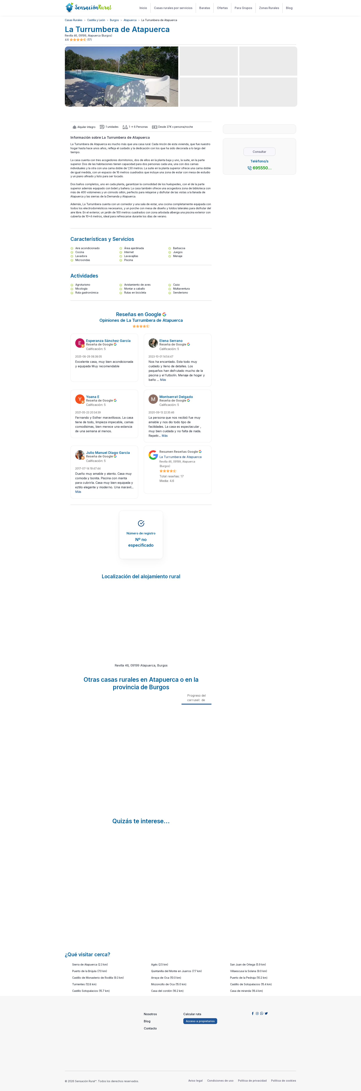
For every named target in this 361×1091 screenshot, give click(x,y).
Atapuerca (130, 20)
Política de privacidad (252, 1080)
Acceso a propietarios (200, 1021)
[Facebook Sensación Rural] (252, 1013)
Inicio (143, 8)
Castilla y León (96, 20)
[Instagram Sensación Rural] (257, 1013)
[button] (78, 39)
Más (163, 380)
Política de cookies (283, 1080)
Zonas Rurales (269, 8)
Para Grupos (243, 8)
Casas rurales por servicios (173, 8)
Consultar (259, 152)
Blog (289, 8)
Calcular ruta (192, 1014)
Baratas (204, 8)
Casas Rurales (73, 20)
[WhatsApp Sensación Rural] (261, 1013)
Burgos (114, 20)
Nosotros (150, 1014)
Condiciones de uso (220, 1080)
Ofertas (222, 8)
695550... (262, 167)
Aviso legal (195, 1080)
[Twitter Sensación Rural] (266, 1013)
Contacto (150, 1028)
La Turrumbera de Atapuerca (180, 457)
